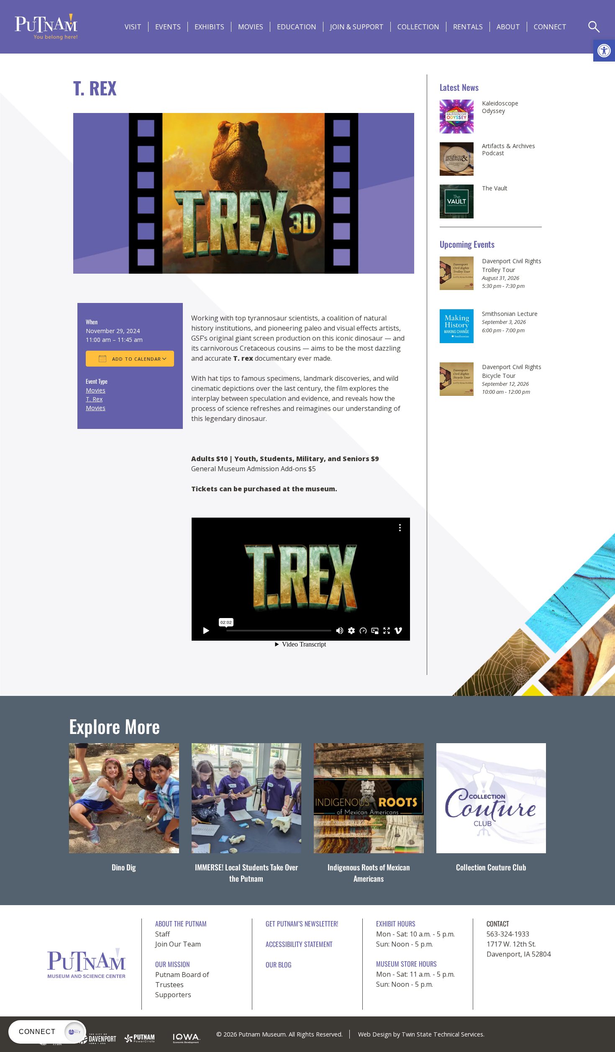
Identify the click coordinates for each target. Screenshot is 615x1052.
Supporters (173, 994)
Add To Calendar (135, 359)
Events (168, 26)
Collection (418, 26)
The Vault (494, 188)
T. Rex (94, 399)
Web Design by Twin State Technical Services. (421, 1034)
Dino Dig (124, 867)
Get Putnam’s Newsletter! (302, 924)
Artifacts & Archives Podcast (508, 149)
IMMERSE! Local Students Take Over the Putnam (246, 873)
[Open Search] (594, 27)
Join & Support (357, 26)
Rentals (468, 26)
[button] (604, 51)
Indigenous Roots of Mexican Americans (369, 873)
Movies (250, 26)
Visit (133, 26)
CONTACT (498, 924)
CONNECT (550, 26)
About (508, 26)
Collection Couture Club (491, 867)
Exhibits (209, 26)
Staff (162, 934)
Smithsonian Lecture (510, 314)
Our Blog (279, 965)
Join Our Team (178, 944)
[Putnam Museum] (46, 27)
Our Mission (172, 964)
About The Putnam (181, 924)
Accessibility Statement (299, 944)
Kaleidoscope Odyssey (500, 107)
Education (296, 26)
